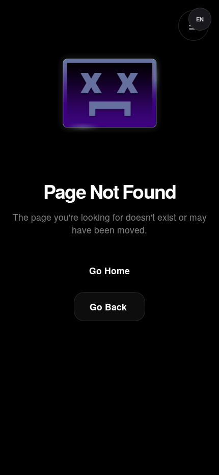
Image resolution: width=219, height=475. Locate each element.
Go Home (109, 270)
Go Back (108, 306)
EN (200, 19)
